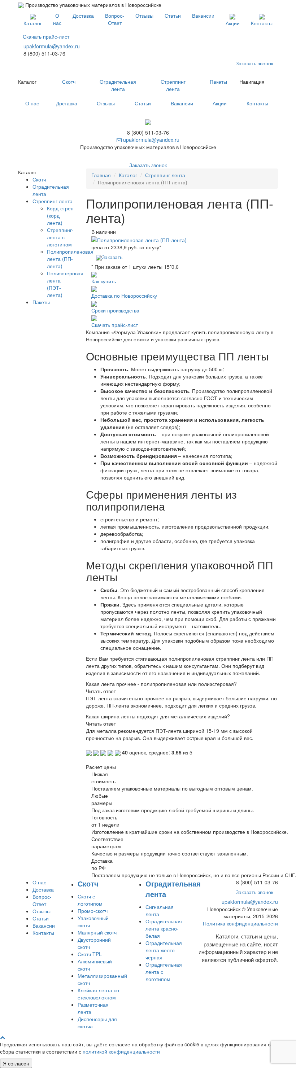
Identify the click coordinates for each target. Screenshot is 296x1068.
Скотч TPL (90, 954)
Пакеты (218, 81)
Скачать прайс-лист (46, 36)
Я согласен (16, 1063)
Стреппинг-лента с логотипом (60, 237)
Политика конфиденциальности (240, 923)
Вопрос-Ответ (114, 19)
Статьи (173, 15)
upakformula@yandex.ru (51, 46)
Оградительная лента (118, 85)
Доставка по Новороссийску (124, 295)
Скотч (68, 81)
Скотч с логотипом (90, 900)
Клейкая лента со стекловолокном (98, 993)
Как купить (103, 281)
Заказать (112, 257)
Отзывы (144, 15)
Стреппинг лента (173, 85)
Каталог (32, 23)
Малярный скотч (97, 932)
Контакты (262, 23)
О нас (57, 19)
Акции (233, 23)
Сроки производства (115, 310)
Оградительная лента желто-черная (163, 950)
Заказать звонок (254, 63)
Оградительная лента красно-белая (163, 928)
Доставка (83, 15)
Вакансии (203, 15)
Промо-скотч (93, 910)
